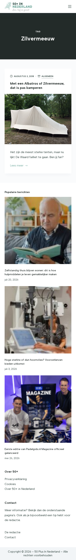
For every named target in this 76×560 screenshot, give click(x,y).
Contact (10, 537)
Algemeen (47, 76)
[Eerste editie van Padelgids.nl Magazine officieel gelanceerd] (38, 409)
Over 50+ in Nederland (20, 489)
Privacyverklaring (16, 479)
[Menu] (69, 6)
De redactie (12, 532)
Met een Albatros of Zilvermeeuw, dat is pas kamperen (37, 85)
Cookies (10, 484)
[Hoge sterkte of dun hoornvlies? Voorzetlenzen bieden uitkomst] (38, 319)
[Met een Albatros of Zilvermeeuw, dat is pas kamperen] (38, 119)
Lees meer (18, 166)
